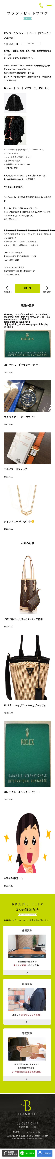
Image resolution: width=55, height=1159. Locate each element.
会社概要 (16, 1132)
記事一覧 (27, 288)
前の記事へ (8, 289)
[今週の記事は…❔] (27, 840)
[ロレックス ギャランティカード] (27, 754)
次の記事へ (47, 289)
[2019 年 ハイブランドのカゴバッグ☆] (27, 667)
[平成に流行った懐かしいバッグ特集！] (27, 581)
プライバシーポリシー (34, 1132)
